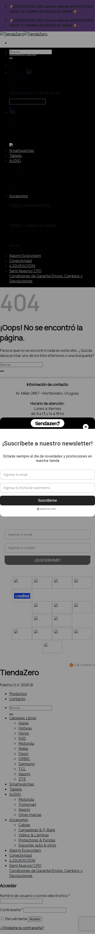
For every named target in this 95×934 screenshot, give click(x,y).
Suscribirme (47, 500)
